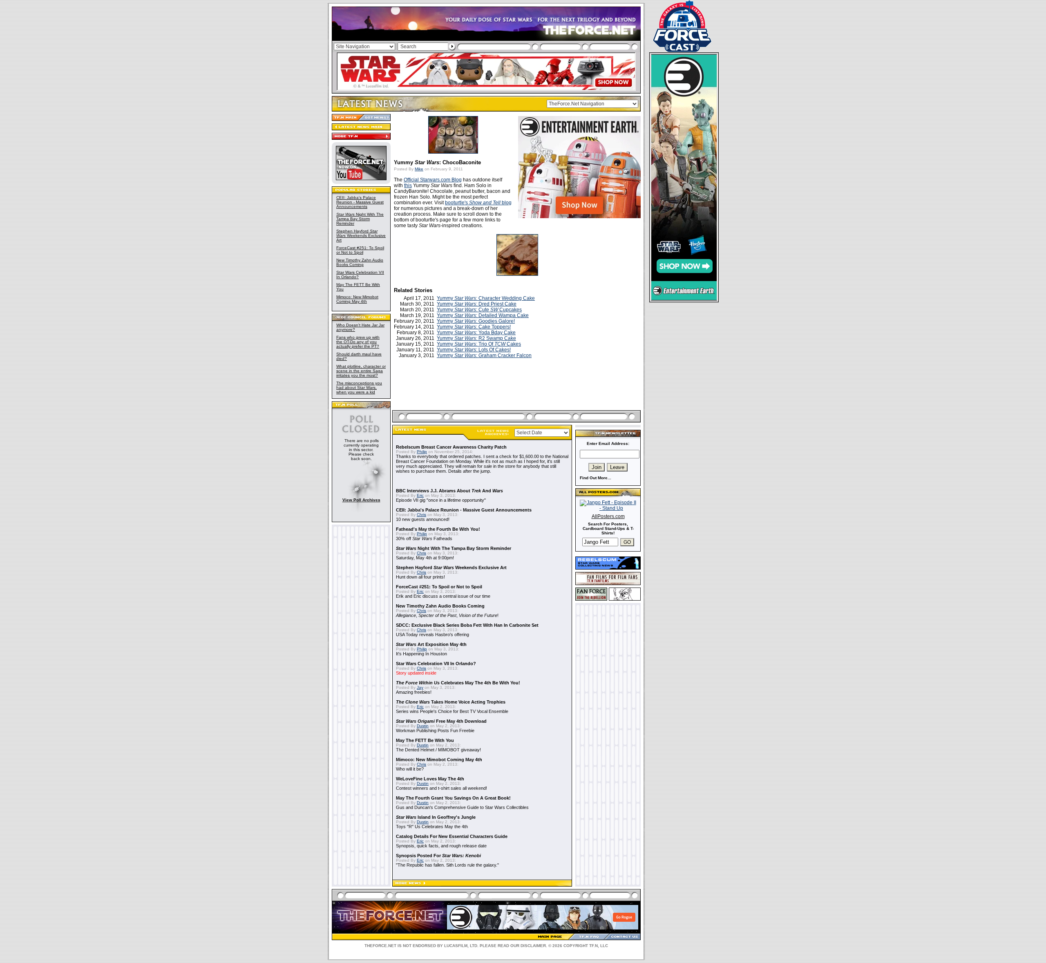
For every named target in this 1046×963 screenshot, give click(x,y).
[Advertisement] (517, 394)
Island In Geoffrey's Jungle (436, 817)
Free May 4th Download (441, 721)
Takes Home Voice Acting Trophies (450, 701)
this (408, 185)
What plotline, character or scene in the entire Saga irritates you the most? (361, 371)
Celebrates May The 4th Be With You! (458, 682)
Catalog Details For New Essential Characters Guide (451, 836)
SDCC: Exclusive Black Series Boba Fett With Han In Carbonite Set (467, 625)
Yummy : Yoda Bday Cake (476, 332)
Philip (422, 451)
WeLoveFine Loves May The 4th (430, 778)
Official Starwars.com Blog (433, 180)
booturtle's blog (478, 203)
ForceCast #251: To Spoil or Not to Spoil (360, 250)
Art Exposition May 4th (431, 644)
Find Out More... (595, 478)
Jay (420, 687)
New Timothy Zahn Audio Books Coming (359, 262)
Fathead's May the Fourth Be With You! (438, 529)
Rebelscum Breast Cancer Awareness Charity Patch (451, 447)
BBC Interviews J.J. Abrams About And (449, 490)
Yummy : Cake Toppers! (474, 327)
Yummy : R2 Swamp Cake (476, 338)
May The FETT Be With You (425, 740)
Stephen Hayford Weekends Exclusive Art (361, 235)
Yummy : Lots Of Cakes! (474, 350)
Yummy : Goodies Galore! (476, 321)
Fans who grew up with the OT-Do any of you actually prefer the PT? (358, 342)
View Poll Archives (361, 500)
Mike (419, 169)
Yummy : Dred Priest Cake (476, 304)
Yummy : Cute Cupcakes (479, 310)
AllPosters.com (608, 516)
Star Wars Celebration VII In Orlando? (436, 663)
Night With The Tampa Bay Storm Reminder (360, 219)
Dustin (423, 726)
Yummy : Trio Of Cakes (479, 344)
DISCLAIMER (533, 945)
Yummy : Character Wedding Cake (486, 298)
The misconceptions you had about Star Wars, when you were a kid (359, 387)
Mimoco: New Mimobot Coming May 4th (357, 299)
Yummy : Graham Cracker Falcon (484, 355)
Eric (420, 495)
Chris (421, 514)
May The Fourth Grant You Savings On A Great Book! (453, 797)
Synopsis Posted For (438, 855)
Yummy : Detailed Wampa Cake (483, 315)
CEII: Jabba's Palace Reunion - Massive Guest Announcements (360, 202)
